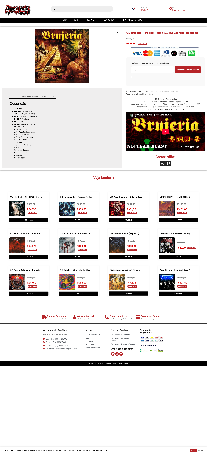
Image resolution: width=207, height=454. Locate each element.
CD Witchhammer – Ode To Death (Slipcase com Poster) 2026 (141, 197)
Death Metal (174, 92)
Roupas (90, 20)
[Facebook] (113, 354)
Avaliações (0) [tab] (48, 96)
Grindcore (151, 94)
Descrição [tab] (15, 96)
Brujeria (133, 94)
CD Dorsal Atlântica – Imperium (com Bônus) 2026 (35, 270)
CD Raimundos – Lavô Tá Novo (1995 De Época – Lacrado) (139, 270)
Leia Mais (200, 450)
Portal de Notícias (132, 20)
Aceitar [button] (193, 450)
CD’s (76, 20)
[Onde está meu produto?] (170, 8)
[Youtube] (121, 354)
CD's (155, 92)
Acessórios (108, 20)
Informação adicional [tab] (30, 96)
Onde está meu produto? (181, 8)
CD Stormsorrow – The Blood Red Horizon (31, 233)
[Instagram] (117, 354)
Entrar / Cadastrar (147, 8)
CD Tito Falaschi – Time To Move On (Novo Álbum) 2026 (38, 197)
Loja (65, 20)
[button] (118, 33)
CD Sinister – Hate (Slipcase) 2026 (127, 233)
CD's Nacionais (163, 92)
